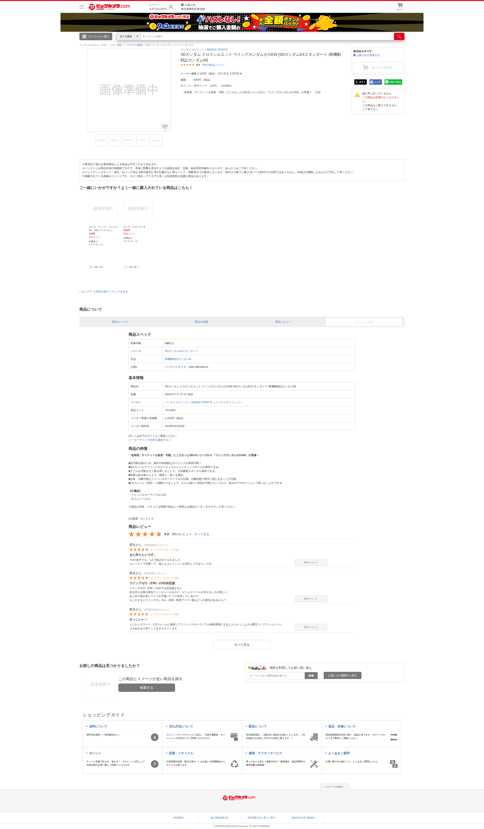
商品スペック (120, 321)
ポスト (362, 82)
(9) (136, 241)
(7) (102, 245)
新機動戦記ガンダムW (178, 358)
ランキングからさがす (227, 41)
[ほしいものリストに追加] (165, 126)
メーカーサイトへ (226, 402)
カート (400, 9)
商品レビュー (283, 321)
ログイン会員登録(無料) (158, 6)
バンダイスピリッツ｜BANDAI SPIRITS (204, 49)
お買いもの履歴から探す (342, 675)
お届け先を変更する (368, 55)
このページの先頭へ (334, 787)
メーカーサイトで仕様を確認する (148, 439)
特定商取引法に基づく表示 (261, 817)
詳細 (318, 92)
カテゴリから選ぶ (98, 36)
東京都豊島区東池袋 (193, 6)
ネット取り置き (291, 41)
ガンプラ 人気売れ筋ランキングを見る (104, 291)
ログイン (160, 42)
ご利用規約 (178, 817)
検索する (147, 688)
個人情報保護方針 (220, 817)
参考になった (311, 562)
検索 (311, 675)
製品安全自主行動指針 (303, 817)
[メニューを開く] (81, 7)
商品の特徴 (201, 321)
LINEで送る (395, 82)
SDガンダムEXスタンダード (181, 351)
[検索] (399, 36)
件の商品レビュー (213, 64)
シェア (377, 82)
